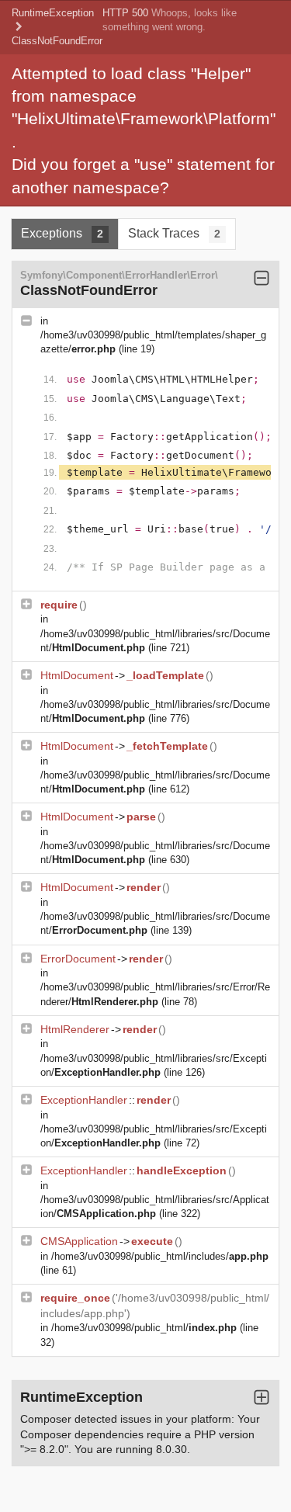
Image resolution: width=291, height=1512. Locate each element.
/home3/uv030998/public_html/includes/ (159, 1256)
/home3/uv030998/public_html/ (144, 1327)
